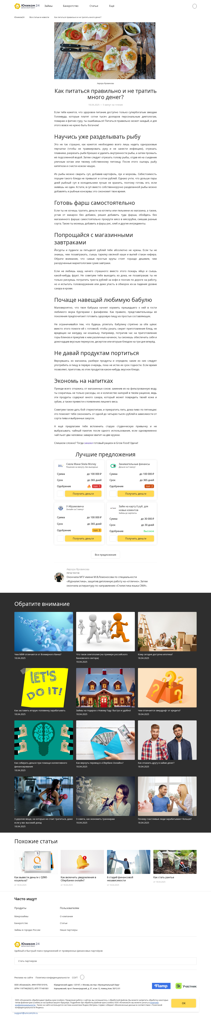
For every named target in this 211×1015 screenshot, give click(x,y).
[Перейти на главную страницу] (27, 6)
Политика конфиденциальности (53, 977)
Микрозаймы (21, 916)
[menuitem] (50, 6)
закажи (88, 443)
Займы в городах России (27, 929)
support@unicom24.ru (26, 1013)
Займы (48, 6)
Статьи (94, 6)
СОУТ (75, 977)
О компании (66, 916)
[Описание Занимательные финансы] (113, 494)
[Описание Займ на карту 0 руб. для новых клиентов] (113, 538)
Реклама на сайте (23, 977)
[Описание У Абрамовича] (60, 538)
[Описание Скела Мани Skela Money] (60, 494)
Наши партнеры (69, 929)
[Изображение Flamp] (161, 986)
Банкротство (70, 6)
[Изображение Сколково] (186, 986)
